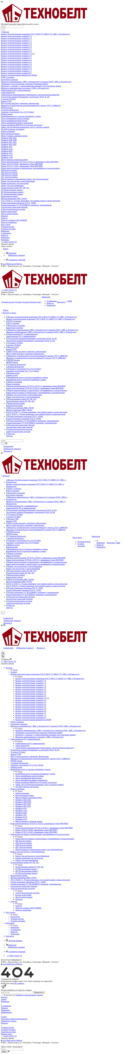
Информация (6, 1012)
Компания (15, 927)
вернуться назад (7, 983)
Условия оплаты (7, 1027)
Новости (4, 1008)
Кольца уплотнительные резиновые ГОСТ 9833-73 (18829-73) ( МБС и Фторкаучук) (49, 679)
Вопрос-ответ (6, 1034)
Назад (15, 670)
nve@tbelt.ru (17, 264)
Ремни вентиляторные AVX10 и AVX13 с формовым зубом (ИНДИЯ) (44, 828)
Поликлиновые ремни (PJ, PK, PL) (29, 867)
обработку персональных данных (29, 995)
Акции (4, 999)
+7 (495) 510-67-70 (9, 242)
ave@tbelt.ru (7, 264)
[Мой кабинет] (2, 616)
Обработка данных (8, 1021)
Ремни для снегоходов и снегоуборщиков (32, 856)
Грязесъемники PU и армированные (30, 743)
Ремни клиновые (22, 793)
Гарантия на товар (8, 1032)
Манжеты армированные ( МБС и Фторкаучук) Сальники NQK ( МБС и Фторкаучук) (50, 730)
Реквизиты (5, 1010)
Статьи (4, 1017)
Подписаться (39, 992)
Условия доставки (8, 1030)
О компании (6, 1006)
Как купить (15, 917)
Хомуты (18, 906)
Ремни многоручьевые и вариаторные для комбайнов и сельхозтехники (44, 839)
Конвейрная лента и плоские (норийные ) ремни (35, 774)
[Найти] (3, 29)
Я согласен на (23, 995)
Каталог (14, 672)
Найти (4, 1052)
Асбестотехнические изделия (27, 893)
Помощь (4, 1023)
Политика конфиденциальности (14, 1019)
